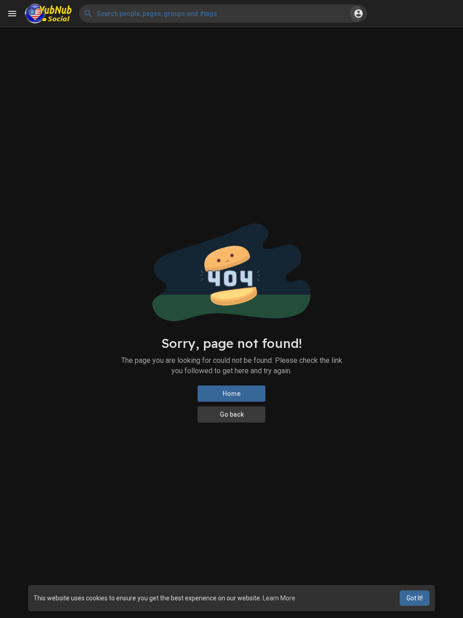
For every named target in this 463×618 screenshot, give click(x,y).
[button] (221, 14)
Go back (232, 414)
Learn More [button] (279, 598)
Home (231, 393)
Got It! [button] (414, 598)
